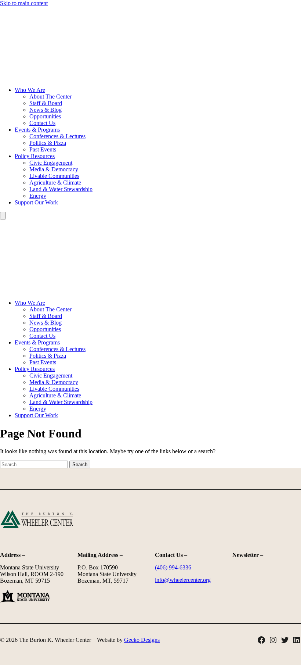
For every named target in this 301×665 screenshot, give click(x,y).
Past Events (42, 149)
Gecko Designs (142, 640)
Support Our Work (36, 202)
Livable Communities (54, 176)
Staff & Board (45, 103)
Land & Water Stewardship (61, 189)
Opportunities (45, 116)
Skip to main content (24, 3)
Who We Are (30, 90)
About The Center (50, 96)
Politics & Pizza (47, 143)
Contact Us (42, 123)
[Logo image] (150, 77)
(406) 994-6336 (173, 567)
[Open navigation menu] (3, 215)
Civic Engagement (50, 163)
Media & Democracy (53, 169)
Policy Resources (35, 156)
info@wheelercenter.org (183, 580)
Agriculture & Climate (55, 182)
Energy (37, 196)
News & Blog (45, 110)
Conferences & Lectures (57, 136)
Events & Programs (37, 129)
